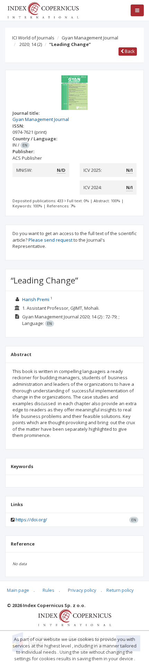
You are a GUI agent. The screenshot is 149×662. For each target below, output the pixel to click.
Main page (18, 590)
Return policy (120, 590)
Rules (48, 590)
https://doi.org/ (31, 519)
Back (129, 51)
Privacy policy (82, 590)
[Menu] (137, 10)
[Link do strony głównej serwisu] (43, 10)
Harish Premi (36, 299)
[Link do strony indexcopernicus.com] (75, 617)
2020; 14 (30, 44)
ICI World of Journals (33, 38)
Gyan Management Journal (90, 38)
